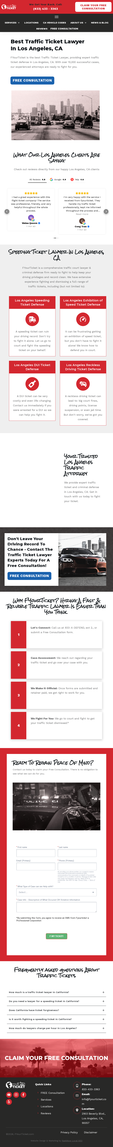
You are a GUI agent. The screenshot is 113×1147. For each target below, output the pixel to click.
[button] (7, 211)
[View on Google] (31, 218)
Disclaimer (90, 1132)
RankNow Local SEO (72, 1140)
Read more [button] (82, 214)
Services (46, 1099)
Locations (47, 1106)
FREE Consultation (53, 1092)
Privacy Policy (69, 1132)
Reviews (46, 1113)
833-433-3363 (91, 1089)
